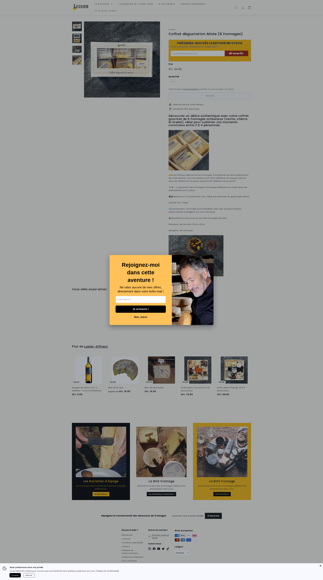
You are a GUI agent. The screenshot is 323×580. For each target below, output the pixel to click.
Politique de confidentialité (107, 571)
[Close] (320, 565)
